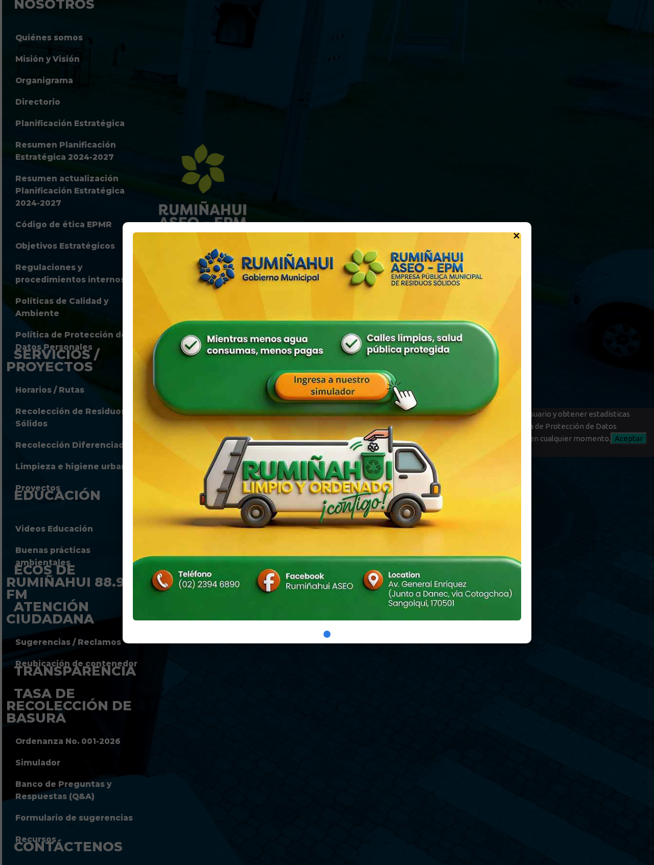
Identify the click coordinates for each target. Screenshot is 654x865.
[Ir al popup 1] (327, 634)
